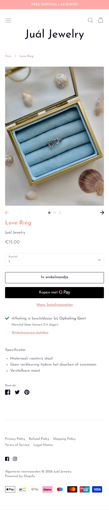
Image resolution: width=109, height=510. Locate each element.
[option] (54, 136)
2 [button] (54, 213)
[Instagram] (13, 459)
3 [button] (60, 213)
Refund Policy (39, 439)
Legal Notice (43, 445)
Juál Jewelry (54, 34)
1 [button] (49, 213)
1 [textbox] (9, 262)
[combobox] (54, 259)
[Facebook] (5, 459)
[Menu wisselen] (8, 20)
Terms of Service (17, 445)
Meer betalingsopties (55, 305)
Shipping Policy (64, 439)
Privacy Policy (15, 439)
